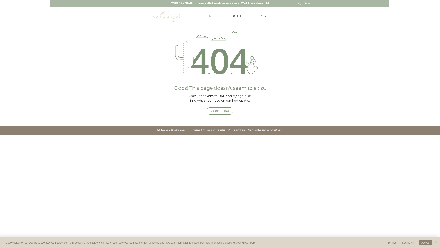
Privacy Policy (239, 129)
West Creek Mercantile (254, 3)
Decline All (408, 242)
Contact (252, 129)
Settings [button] (392, 242)
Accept (425, 242)
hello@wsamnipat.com (270, 129)
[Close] (436, 242)
